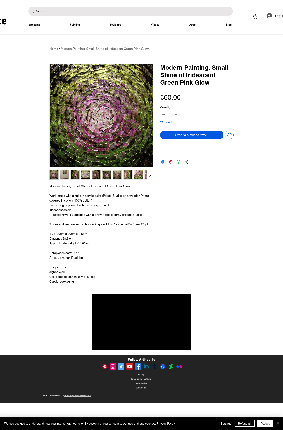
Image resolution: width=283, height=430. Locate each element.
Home (53, 49)
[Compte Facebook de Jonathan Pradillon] (138, 366)
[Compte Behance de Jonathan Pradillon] (163, 366)
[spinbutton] (170, 114)
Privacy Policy (166, 423)
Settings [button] (226, 423)
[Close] (278, 423)
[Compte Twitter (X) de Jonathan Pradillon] (121, 366)
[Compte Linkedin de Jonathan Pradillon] (146, 366)
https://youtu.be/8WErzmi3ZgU (127, 224)
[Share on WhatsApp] (178, 161)
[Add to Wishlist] (229, 135)
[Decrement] (163, 114)
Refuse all (244, 423)
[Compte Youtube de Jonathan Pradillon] (129, 366)
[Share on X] (186, 161)
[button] (255, 16)
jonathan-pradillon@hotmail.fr (77, 395)
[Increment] (176, 114)
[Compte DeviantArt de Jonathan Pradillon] (171, 366)
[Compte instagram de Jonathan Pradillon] (113, 366)
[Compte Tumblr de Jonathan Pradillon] (154, 366)
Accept (265, 423)
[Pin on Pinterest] (170, 161)
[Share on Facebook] (162, 161)
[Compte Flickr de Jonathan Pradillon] (179, 366)
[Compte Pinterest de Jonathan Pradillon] (105, 366)
